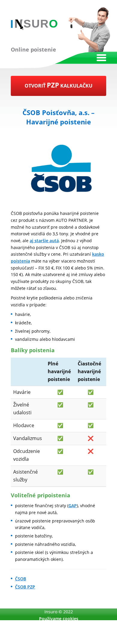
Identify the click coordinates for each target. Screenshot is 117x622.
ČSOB (20, 579)
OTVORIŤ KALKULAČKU (58, 84)
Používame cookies (58, 618)
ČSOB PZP (25, 587)
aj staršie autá (44, 240)
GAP (72, 505)
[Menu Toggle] (101, 58)
